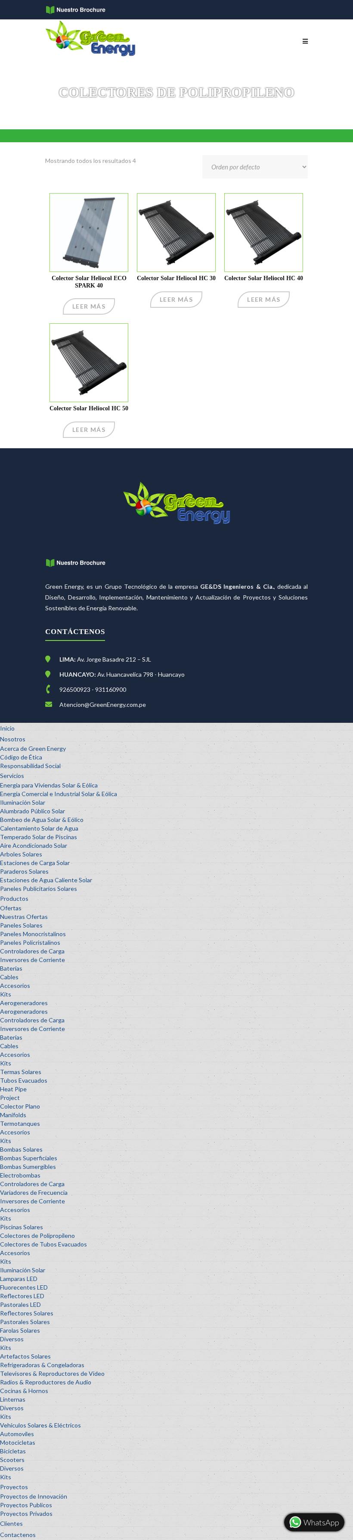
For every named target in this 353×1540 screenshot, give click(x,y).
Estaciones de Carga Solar (35, 862)
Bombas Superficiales (28, 1158)
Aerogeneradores (24, 1002)
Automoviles (17, 1433)
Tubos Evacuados (23, 1080)
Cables (9, 977)
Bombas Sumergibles (28, 1166)
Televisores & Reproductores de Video (52, 1373)
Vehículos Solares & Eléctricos (40, 1425)
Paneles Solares (21, 925)
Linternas (12, 1399)
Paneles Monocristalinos (33, 933)
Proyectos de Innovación (33, 1496)
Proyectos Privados (26, 1513)
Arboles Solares (21, 854)
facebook (112, 10)
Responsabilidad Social (30, 765)
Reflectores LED (22, 1295)
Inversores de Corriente (32, 959)
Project (10, 1097)
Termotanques (20, 1123)
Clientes (11, 1523)
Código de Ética (21, 757)
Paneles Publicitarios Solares (38, 888)
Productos (14, 898)
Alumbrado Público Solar (32, 811)
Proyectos (14, 1486)
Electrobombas (20, 1175)
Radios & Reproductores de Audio (45, 1382)
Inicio (7, 728)
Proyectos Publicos (26, 1505)
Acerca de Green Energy (33, 748)
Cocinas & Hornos (24, 1390)
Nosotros (12, 739)
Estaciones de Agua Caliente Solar (46, 880)
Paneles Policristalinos (30, 942)
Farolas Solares (20, 1330)
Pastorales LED (20, 1304)
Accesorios (15, 985)
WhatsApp (320, 1522)
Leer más (88, 306)
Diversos (12, 1339)
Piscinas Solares (21, 1227)
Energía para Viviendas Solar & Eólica (49, 785)
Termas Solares (20, 1071)
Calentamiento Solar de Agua (39, 828)
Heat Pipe (13, 1089)
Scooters (12, 1459)
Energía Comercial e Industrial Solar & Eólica (58, 793)
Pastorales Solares (25, 1321)
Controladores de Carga (32, 951)
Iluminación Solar (22, 802)
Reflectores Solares (26, 1313)
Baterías (11, 968)
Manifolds (13, 1114)
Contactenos (18, 1534)
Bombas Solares (21, 1149)
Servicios (12, 775)
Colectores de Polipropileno (37, 1235)
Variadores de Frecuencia (34, 1192)
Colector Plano (20, 1106)
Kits (5, 994)
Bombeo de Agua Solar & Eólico (42, 819)
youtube (122, 10)
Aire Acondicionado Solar (33, 845)
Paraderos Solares (24, 871)
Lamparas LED (18, 1278)
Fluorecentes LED (24, 1287)
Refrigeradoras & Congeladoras (42, 1364)
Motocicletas (17, 1442)
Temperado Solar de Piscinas (38, 836)
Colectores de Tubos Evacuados (43, 1244)
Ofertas (11, 908)
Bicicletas (13, 1451)
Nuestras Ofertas (24, 916)
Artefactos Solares (25, 1356)
